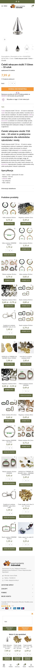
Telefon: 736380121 (10, 578)
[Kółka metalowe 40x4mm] (26, 234)
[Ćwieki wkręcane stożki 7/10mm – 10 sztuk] (7, 639)
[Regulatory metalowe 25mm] (9, 374)
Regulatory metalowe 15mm (26, 217)
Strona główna (5, 56)
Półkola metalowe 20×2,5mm (25, 440)
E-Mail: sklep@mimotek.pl (11, 580)
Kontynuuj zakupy (9, 628)
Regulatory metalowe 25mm (9, 383)
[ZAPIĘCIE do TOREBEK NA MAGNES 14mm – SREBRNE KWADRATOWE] (26, 462)
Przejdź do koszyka (25, 628)
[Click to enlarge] (5, 39)
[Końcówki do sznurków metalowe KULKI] (26, 347)
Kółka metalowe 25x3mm (25, 274)
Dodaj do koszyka (17, 89)
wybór (3, 112)
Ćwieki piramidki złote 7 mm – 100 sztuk (27, 647)
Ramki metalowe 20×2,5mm (9, 415)
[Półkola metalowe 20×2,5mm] (26, 431)
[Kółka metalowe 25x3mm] (26, 265)
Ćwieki (11, 58)
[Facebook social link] (16, 1)
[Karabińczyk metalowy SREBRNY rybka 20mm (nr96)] (9, 495)
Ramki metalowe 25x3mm (26, 325)
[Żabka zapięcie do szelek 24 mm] (26, 528)
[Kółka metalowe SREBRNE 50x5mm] (9, 234)
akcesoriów (4, 120)
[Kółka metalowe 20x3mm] (9, 208)
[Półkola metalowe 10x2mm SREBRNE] (9, 462)
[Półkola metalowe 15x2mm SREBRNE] (26, 374)
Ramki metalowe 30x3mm (26, 300)
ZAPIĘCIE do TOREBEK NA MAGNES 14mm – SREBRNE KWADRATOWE (26, 473)
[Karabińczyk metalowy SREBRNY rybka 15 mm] (9, 316)
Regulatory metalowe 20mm (26, 415)
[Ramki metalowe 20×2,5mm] (9, 406)
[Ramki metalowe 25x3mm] (26, 316)
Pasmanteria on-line (16, 56)
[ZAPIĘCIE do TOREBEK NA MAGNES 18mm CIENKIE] (9, 347)
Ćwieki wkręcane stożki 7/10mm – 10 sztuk (7, 647)
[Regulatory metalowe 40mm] (9, 290)
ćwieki (30, 114)
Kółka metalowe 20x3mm (9, 217)
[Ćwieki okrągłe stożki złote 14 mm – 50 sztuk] (26, 495)
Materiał (4, 178)
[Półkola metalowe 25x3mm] (9, 265)
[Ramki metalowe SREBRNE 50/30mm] (9, 528)
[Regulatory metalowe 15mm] (26, 208)
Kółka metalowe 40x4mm (25, 243)
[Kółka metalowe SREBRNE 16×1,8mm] (9, 431)
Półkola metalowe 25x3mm (9, 274)
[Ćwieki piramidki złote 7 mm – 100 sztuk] (27, 639)
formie (20, 150)
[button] (9, 254)
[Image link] (13, 563)
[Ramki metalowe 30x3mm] (26, 290)
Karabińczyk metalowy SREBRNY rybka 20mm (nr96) (9, 506)
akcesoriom (4, 164)
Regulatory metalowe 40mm (9, 300)
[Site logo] (18, 6)
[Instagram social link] (18, 1)
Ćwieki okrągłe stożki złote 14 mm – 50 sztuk (17, 647)
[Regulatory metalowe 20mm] (26, 406)
